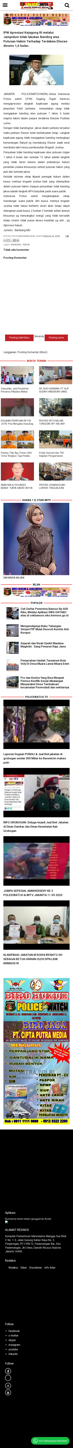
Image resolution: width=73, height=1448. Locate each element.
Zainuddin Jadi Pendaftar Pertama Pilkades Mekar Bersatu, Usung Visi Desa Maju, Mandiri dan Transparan (17, 393)
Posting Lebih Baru (19, 337)
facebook (14, 1331)
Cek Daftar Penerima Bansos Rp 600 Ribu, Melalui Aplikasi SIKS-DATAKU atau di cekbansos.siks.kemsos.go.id (44, 612)
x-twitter (13, 1335)
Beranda (39, 336)
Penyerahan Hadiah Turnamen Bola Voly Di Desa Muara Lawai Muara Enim (45, 662)
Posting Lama (56, 337)
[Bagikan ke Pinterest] (18, 240)
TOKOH (26, 244)
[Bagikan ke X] (11, 240)
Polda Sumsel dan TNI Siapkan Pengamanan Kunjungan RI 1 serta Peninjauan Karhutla (51, 457)
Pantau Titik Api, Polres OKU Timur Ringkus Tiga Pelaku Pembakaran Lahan (16, 455)
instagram (14, 1344)
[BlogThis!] (8, 240)
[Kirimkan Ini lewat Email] (5, 240)
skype (12, 1340)
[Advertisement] (36, 1169)
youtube (13, 1349)
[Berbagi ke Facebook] (14, 240)
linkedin (13, 1354)
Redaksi (13, 1267)
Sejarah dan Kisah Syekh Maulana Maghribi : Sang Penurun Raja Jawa (43, 645)
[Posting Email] (67, 236)
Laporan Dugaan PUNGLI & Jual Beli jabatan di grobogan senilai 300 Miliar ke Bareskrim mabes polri (34, 758)
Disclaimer (35, 1267)
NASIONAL (16, 244)
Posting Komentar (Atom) (32, 352)
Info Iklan (49, 1267)
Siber (24, 1267)
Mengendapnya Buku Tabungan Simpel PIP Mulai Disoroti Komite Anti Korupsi (45, 629)
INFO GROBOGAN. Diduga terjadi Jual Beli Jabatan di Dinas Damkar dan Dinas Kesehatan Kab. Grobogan (35, 826)
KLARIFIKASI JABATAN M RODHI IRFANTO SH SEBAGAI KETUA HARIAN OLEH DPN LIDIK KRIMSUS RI (32, 959)
